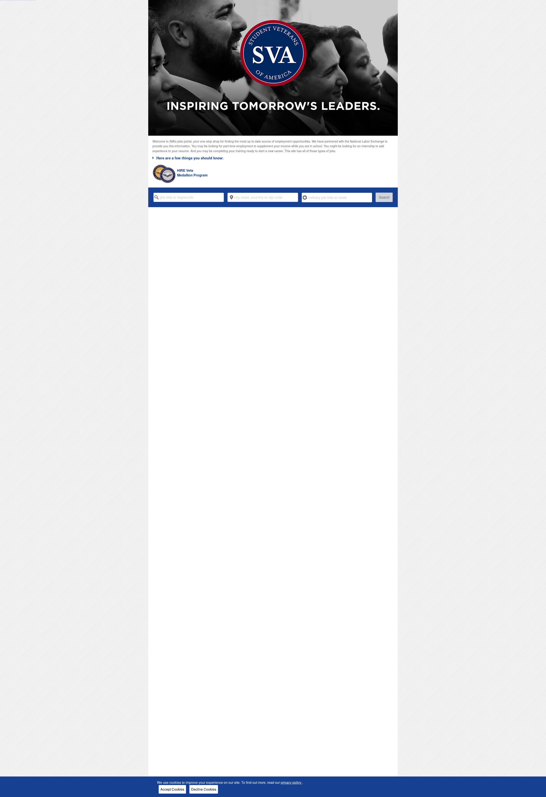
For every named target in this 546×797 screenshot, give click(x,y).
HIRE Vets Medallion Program (192, 172)
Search (384, 197)
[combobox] (188, 197)
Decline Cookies (203, 789)
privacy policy (291, 782)
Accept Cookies (172, 789)
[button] (273, 157)
